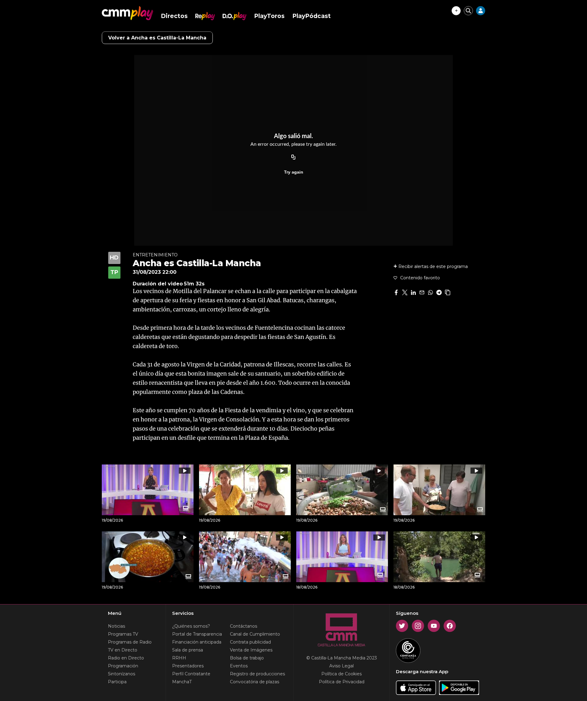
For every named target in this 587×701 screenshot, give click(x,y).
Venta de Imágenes (251, 650)
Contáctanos (243, 626)
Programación (123, 666)
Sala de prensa (187, 650)
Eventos (239, 666)
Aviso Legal (341, 666)
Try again (293, 172)
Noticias (116, 626)
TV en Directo (122, 650)
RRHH (179, 658)
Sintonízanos (121, 674)
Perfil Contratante (191, 674)
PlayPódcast (311, 16)
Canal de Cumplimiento (255, 634)
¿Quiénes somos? (191, 626)
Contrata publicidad (250, 642)
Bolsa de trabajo (247, 658)
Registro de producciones (257, 674)
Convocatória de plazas (254, 681)
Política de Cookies (341, 674)
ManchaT (182, 681)
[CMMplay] (127, 13)
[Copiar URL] (293, 157)
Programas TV (123, 634)
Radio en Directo (126, 658)
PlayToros (269, 16)
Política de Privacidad (341, 681)
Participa (117, 681)
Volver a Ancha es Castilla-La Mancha (157, 38)
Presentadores (188, 666)
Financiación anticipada (196, 642)
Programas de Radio (130, 642)
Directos (174, 16)
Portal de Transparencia (197, 634)
